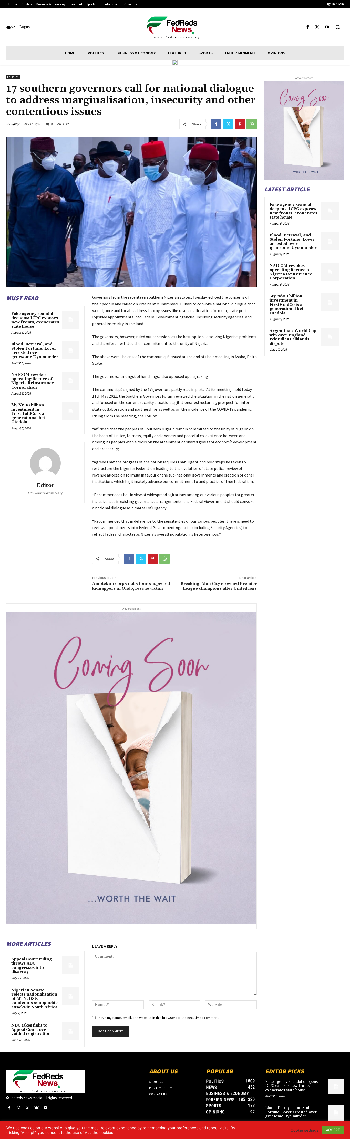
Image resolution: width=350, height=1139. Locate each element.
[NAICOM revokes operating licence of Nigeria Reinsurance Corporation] (70, 380)
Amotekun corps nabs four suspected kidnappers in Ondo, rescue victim (131, 586)
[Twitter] (317, 27)
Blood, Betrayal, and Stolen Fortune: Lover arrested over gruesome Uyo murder (34, 350)
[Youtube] (326, 27)
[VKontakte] (36, 1108)
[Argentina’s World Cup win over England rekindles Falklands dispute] (330, 337)
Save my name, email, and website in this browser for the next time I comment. (159, 1017)
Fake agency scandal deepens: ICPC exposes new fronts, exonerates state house (35, 320)
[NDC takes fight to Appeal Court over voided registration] (70, 1031)
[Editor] (45, 463)
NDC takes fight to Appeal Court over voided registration (31, 1029)
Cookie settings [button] (304, 1130)
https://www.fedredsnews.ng (45, 493)
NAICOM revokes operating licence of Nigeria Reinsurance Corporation (32, 381)
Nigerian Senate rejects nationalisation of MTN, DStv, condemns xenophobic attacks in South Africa (34, 999)
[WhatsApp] (251, 124)
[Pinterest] (240, 124)
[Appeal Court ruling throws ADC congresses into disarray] (70, 965)
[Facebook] (307, 27)
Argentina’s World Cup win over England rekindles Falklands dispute (293, 337)
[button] (338, 27)
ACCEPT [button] (333, 1130)
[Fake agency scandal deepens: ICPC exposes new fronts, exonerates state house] (70, 319)
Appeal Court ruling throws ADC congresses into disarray (31, 966)
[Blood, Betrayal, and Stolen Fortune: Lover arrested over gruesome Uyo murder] (70, 350)
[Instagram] (18, 1108)
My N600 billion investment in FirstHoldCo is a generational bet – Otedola (30, 413)
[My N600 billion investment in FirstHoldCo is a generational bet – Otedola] (70, 411)
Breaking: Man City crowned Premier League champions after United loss (219, 586)
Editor (15, 124)
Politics (13, 77)
